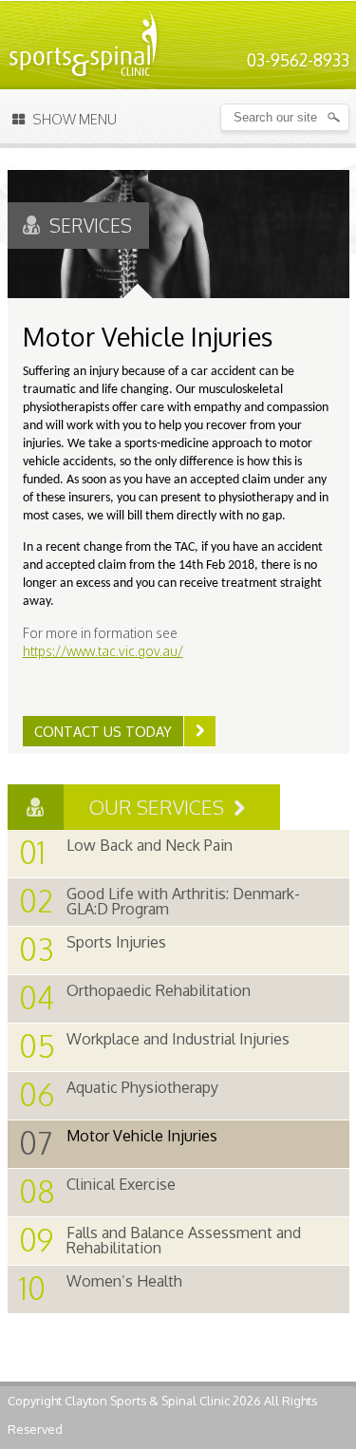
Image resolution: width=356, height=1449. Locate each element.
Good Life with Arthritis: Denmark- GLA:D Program (159, 900)
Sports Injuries (92, 949)
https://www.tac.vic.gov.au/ (103, 651)
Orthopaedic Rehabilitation (135, 997)
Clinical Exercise (97, 1191)
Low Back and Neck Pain (126, 852)
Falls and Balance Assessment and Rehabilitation (160, 1239)
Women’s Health (100, 1288)
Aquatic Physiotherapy (118, 1094)
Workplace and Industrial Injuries (154, 1045)
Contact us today (103, 731)
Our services (159, 807)
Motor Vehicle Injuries (118, 1142)
